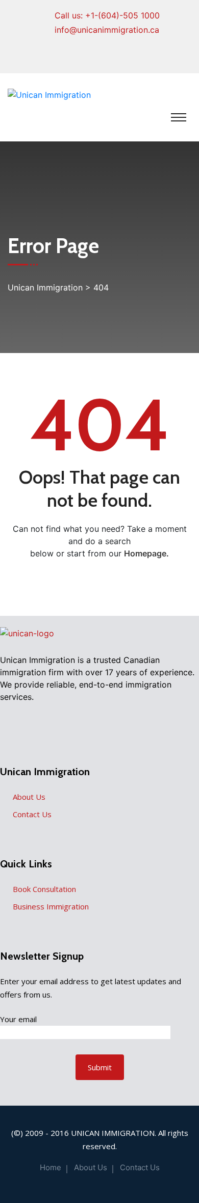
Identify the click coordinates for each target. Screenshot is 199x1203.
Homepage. (146, 553)
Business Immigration (51, 906)
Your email (18, 1019)
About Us (29, 797)
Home (50, 1167)
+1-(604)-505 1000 (122, 15)
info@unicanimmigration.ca (107, 30)
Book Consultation (44, 889)
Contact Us (32, 814)
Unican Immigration (113, 1133)
